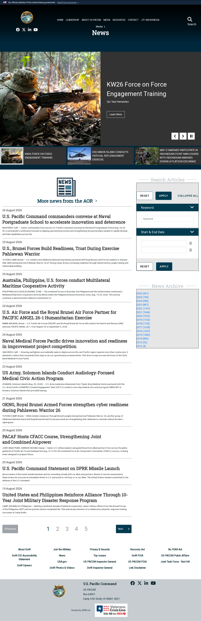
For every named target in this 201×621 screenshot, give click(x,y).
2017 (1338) (143, 327)
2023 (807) (142, 304)
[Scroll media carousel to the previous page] (174, 136)
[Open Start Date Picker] (190, 243)
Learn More (115, 114)
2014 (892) (142, 338)
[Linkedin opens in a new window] (29, 30)
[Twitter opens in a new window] (24, 30)
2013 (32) (141, 342)
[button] (68, 2)
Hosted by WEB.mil (80, 610)
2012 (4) (141, 346)
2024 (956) (142, 301)
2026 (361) (142, 293)
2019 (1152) (143, 319)
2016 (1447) (143, 331)
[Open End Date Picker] (190, 250)
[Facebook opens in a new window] (18, 30)
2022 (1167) (143, 308)
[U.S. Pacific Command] (26, 17)
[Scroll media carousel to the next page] (183, 136)
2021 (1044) (143, 312)
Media (99, 26)
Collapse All (188, 195)
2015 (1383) (143, 334)
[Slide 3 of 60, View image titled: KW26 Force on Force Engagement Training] (33, 156)
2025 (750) (142, 297)
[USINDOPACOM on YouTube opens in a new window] (35, 30)
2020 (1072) (143, 316)
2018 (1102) (143, 323)
